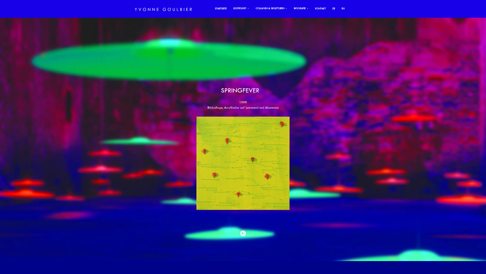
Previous (173, 163)
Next (313, 163)
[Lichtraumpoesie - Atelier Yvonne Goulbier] (163, 9)
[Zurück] (243, 233)
